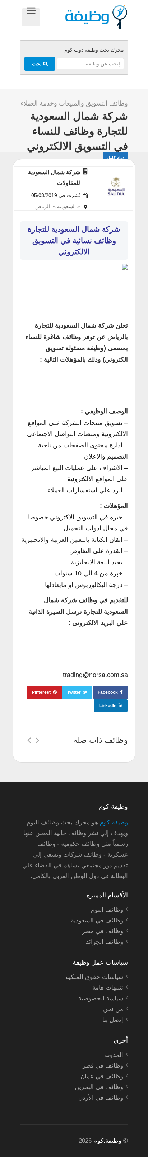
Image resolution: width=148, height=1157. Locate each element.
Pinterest (41, 692)
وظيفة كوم (114, 822)
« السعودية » (66, 206)
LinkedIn (107, 705)
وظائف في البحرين (99, 1087)
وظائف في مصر (102, 931)
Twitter (74, 692)
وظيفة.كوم (107, 1140)
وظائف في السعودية (97, 920)
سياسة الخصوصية (100, 998)
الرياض (42, 206)
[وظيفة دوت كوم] (84, 17)
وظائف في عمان (101, 1076)
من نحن (113, 1009)
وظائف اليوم (107, 909)
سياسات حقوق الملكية (94, 977)
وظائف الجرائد (104, 941)
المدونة (114, 1054)
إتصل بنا (112, 1019)
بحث (37, 64)
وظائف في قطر (103, 1065)
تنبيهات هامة (107, 987)
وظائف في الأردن (100, 1097)
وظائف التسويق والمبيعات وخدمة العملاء (74, 103)
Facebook (108, 692)
